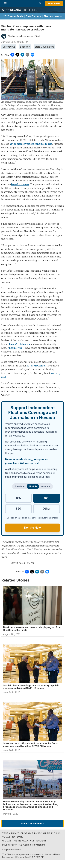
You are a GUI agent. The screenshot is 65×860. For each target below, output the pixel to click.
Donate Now (32, 527)
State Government (44, 46)
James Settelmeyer (19, 344)
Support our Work (11, 849)
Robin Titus (15, 348)
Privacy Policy (9, 844)
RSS (20, 844)
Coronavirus (9, 46)
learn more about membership (42, 518)
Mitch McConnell (37, 366)
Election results (53, 16)
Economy (25, 46)
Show (32, 823)
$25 (46, 498)
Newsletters (54, 3)
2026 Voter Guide (13, 16)
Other (46, 508)
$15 (18, 498)
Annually (45, 486)
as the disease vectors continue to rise (30, 144)
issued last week (20, 184)
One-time (19, 486)
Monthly (33, 486)
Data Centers (33, 16)
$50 (18, 508)
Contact (27, 844)
